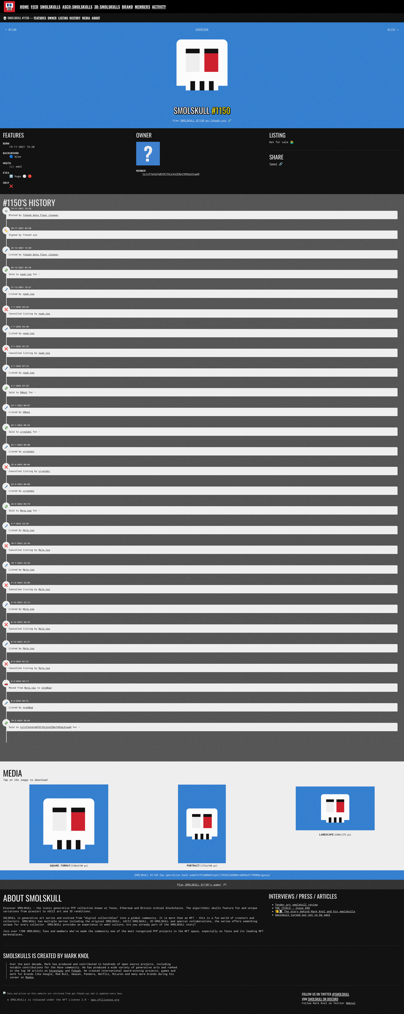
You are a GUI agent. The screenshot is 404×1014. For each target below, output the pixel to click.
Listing (63, 18)
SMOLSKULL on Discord (323, 999)
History (74, 18)
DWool (23, 392)
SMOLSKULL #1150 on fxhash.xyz (203, 120)
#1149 (12, 29)
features (40, 18)
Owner (52, 18)
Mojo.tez (26, 510)
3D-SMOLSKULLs (107, 6)
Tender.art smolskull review (296, 904)
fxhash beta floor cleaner (41, 215)
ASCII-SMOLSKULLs (77, 6)
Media (86, 18)
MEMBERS (142, 6)
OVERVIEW (202, 29)
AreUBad (46, 687)
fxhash (76, 970)
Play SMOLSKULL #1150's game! (199, 884)
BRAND (127, 6)
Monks (29, 977)
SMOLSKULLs (50, 6)
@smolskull (340, 994)
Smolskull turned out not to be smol (302, 914)
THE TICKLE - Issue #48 (292, 908)
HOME (24, 6)
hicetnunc (56, 970)
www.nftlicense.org (105, 999)
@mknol (351, 1003)
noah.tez (26, 274)
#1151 (391, 29)
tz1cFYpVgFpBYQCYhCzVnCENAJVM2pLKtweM (171, 174)
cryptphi (26, 431)
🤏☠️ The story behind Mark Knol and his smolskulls (315, 911)
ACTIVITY (159, 6)
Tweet (273, 164)
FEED (34, 6)
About (96, 18)
